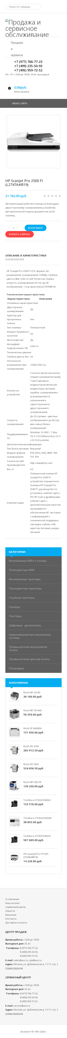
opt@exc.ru (35, 960)
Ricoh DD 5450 (31, 764)
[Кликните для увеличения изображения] (33, 141)
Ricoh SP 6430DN (32, 728)
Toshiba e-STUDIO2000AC (37, 800)
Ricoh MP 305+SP (32, 782)
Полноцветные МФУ (22, 570)
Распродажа (16, 668)
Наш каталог (12, 903)
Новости (10, 910)
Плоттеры (15, 616)
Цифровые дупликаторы (25, 625)
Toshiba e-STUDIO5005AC (37, 836)
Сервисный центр (15, 907)
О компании (12, 899)
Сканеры (14, 607)
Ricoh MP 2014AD (32, 710)
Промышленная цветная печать (29, 659)
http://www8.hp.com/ (41, 463)
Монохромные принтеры (25, 579)
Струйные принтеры (22, 597)
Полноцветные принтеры (25, 588)
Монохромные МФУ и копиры (27, 560)
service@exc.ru (22, 1005)
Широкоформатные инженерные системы (30, 636)
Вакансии (10, 914)
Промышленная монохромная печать (28, 648)
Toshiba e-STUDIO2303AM (37, 818)
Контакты (11, 918)
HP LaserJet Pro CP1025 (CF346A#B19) (35, 855)
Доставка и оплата (16, 922)
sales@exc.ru (21, 960)
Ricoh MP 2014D (31, 692)
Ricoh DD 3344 (31, 746)
